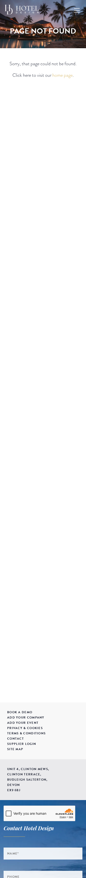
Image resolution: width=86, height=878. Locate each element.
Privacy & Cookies (25, 728)
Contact (15, 738)
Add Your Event (22, 722)
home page (62, 75)
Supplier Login (21, 744)
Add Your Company (25, 717)
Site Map (15, 749)
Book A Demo (19, 712)
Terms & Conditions (26, 733)
